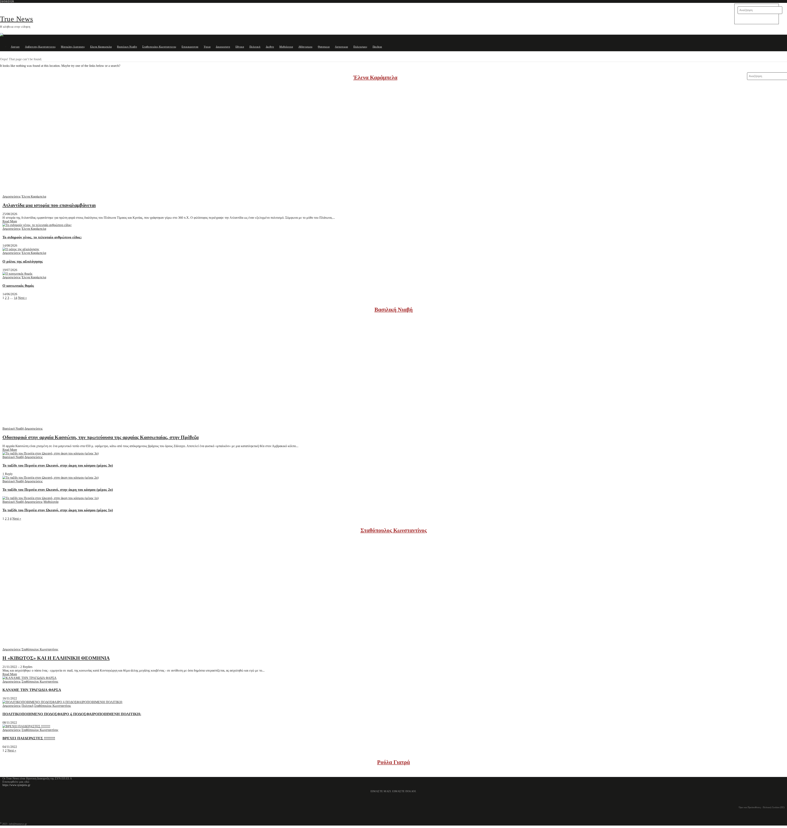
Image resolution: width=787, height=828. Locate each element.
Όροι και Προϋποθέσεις (750, 807)
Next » (22, 298)
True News (16, 19)
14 (15, 298)
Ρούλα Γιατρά (393, 762)
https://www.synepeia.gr (16, 785)
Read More (9, 221)
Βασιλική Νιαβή (393, 309)
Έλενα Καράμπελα (375, 77)
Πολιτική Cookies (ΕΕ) (774, 807)
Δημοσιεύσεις (11, 196)
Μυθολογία (50, 501)
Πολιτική (27, 705)
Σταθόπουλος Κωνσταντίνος (394, 530)
